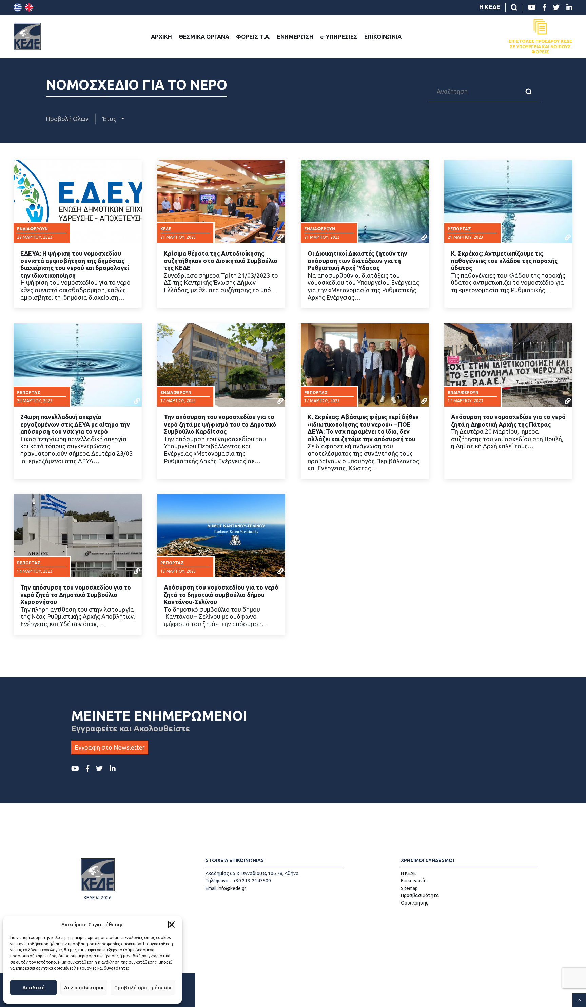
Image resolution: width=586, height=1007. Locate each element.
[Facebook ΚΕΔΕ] (544, 7)
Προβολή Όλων (67, 118)
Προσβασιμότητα (420, 895)
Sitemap (409, 888)
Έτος (110, 118)
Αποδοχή (33, 987)
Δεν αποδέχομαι (83, 987)
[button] (171, 924)
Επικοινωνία (414, 880)
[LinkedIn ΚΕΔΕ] (569, 7)
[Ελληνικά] (18, 7)
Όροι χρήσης (414, 903)
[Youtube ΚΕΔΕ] (532, 7)
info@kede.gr (232, 888)
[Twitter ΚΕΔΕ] (556, 7)
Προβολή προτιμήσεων (142, 987)
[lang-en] (29, 7)
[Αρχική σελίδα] (27, 36)
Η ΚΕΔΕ (489, 6)
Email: (212, 888)
